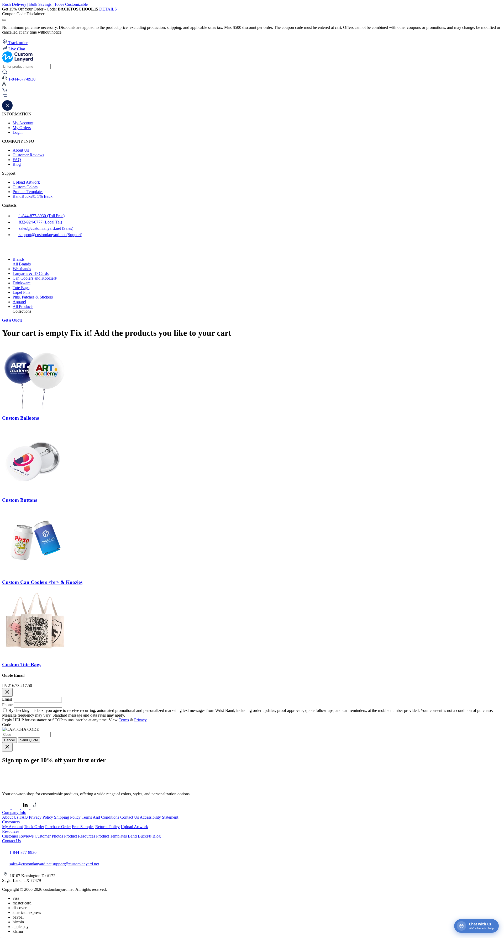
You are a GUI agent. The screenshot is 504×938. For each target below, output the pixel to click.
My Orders (22, 127)
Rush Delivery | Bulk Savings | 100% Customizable (45, 4)
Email (7, 699)
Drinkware (21, 283)
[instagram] (19, 250)
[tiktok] (30, 250)
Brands (18, 259)
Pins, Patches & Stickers (33, 297)
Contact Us (129, 817)
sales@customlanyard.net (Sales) (45, 228)
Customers (11, 822)
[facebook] (8, 250)
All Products (23, 306)
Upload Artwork (26, 182)
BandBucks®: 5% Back (32, 196)
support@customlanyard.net (75, 864)
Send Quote (29, 740)
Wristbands (22, 269)
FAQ (17, 159)
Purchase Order (58, 826)
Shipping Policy (67, 817)
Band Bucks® (139, 836)
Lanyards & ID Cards (31, 273)
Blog (17, 164)
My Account (23, 123)
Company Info (14, 812)
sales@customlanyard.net (30, 864)
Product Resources (79, 836)
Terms (124, 720)
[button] (252, 97)
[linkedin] (25, 808)
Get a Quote (12, 320)
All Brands (22, 264)
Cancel (9, 740)
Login (18, 132)
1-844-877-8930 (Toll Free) (41, 216)
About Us (21, 150)
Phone (7, 704)
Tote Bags (21, 287)
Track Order (34, 826)
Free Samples (83, 826)
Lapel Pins (21, 292)
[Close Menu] (7, 109)
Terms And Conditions (100, 817)
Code (6, 724)
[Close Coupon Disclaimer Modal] (4, 20)
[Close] (7, 692)
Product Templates (28, 191)
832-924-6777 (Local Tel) (40, 222)
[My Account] (4, 85)
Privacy (140, 720)
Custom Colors (25, 187)
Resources (10, 831)
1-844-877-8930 (22, 852)
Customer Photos (49, 836)
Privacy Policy (41, 817)
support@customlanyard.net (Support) (50, 234)
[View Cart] (4, 91)
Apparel (19, 302)
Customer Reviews (28, 155)
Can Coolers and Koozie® (35, 278)
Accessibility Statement (159, 817)
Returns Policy (107, 826)
